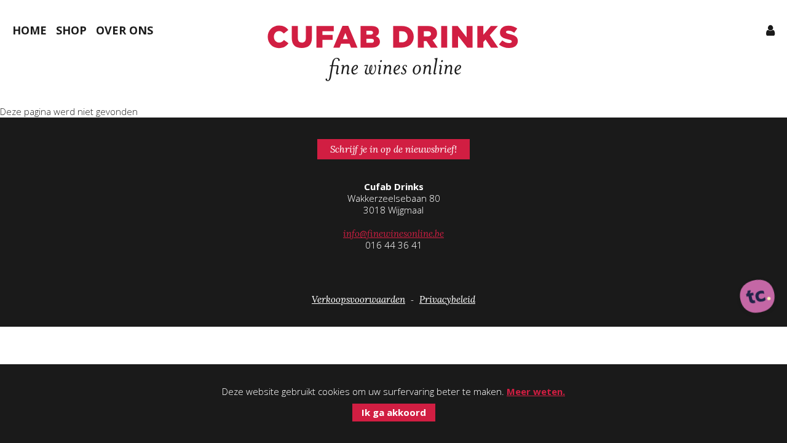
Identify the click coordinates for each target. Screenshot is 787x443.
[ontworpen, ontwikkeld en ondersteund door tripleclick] (757, 297)
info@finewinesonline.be (393, 233)
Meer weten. (536, 391)
